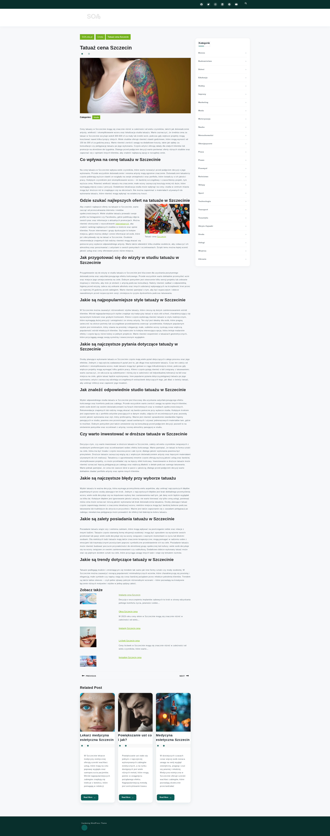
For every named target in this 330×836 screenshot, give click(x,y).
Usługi (201, 243)
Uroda (100, 37)
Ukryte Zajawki (205, 226)
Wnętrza (202, 251)
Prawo (201, 160)
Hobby (201, 86)
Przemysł (202, 168)
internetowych (122, 224)
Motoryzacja (204, 119)
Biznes (201, 53)
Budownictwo (205, 61)
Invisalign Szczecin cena (130, 657)
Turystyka (203, 218)
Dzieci (201, 69)
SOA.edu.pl (87, 37)
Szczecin (161, 236)
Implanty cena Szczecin (129, 595)
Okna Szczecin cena (128, 611)
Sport (201, 193)
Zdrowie (202, 259)
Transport (203, 210)
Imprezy (202, 94)
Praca (201, 152)
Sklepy (201, 185)
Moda (201, 111)
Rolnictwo (203, 177)
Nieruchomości (205, 135)
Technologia (204, 201)
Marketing (203, 102)
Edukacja (203, 78)
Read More (89, 798)
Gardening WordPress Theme (94, 823)
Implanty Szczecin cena (129, 628)
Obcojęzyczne (205, 144)
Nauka (201, 127)
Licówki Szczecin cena (129, 641)
